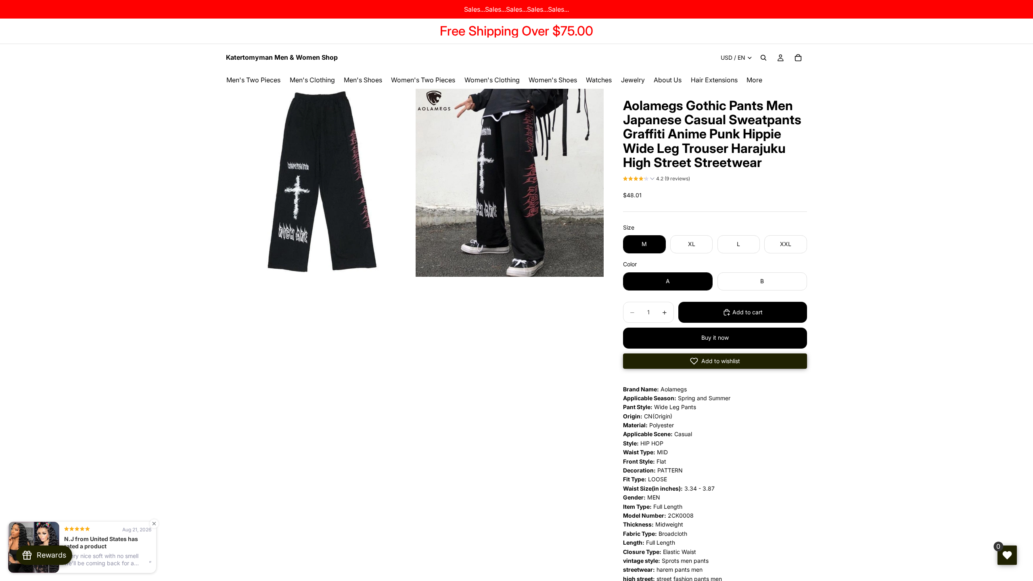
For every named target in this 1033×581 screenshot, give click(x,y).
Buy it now (715, 337)
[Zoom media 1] (320, 183)
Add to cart (747, 312)
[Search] (763, 58)
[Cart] (798, 58)
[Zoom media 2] (510, 183)
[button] (656, 179)
